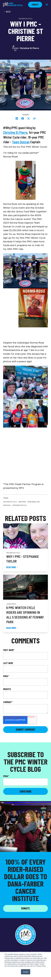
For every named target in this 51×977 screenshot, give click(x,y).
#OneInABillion (33, 502)
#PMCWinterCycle (19, 505)
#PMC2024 (7, 505)
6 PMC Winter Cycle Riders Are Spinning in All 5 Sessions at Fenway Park (25, 615)
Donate (25, 908)
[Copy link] (34, 118)
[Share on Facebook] (22, 118)
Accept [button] (25, 972)
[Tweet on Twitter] (28, 118)
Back (8, 11)
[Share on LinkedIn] (16, 118)
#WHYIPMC (22, 502)
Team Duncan (21, 142)
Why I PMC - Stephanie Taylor (22, 558)
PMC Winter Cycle (25, 19)
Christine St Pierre (15, 132)
